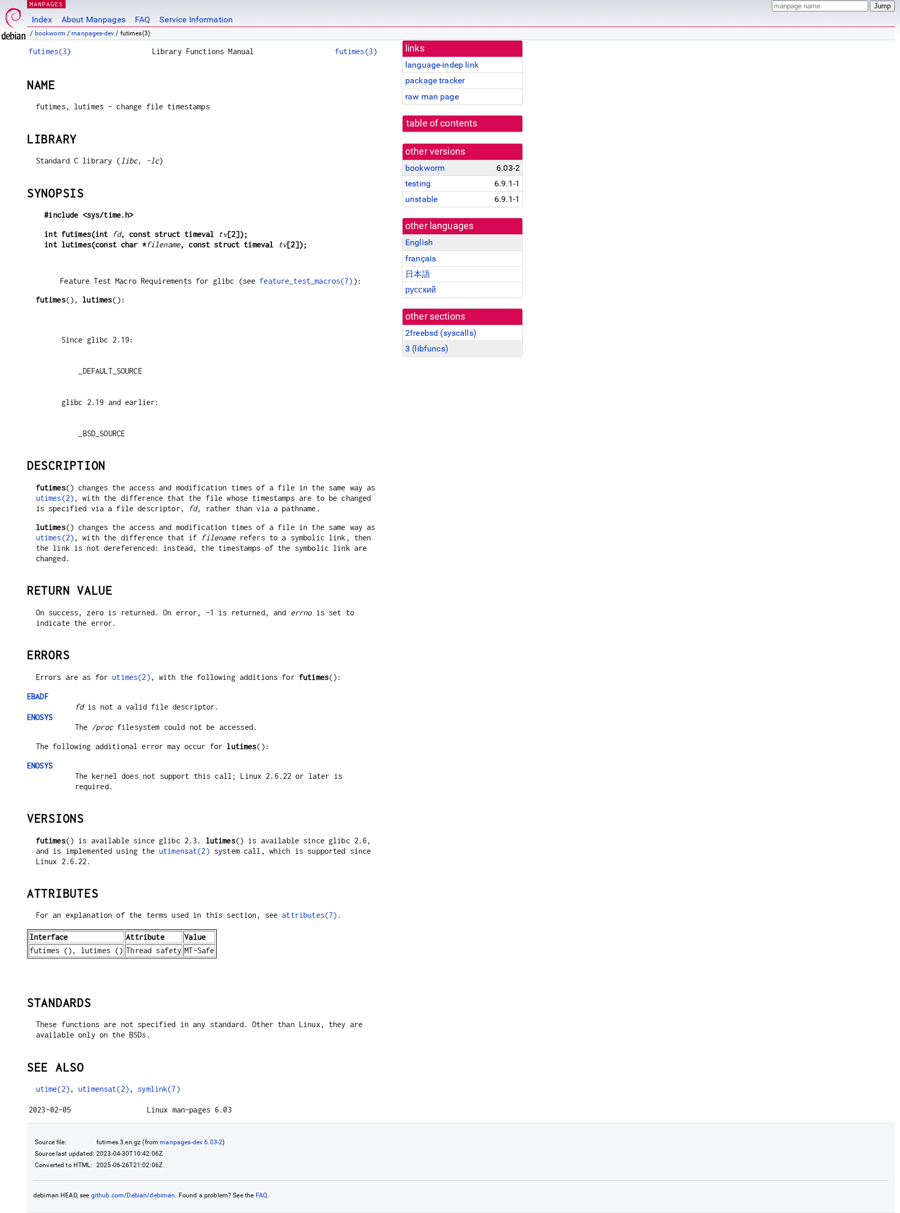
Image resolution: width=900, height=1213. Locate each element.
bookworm (50, 33)
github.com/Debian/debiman (133, 1195)
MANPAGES (46, 4)
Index (42, 19)
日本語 (417, 274)
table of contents (442, 123)
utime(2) (53, 1088)
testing (418, 183)
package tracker (435, 80)
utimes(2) (55, 498)
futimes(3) (50, 51)
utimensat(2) (184, 850)
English (419, 242)
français (420, 258)
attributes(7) (309, 915)
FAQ (142, 19)
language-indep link (442, 65)
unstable (421, 199)
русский (420, 290)
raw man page (432, 97)
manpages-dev (92, 33)
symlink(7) (159, 1088)
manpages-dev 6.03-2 (191, 1142)
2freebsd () (441, 333)
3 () (426, 348)
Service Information (196, 19)
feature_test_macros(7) (306, 280)
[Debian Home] (14, 21)
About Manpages (93, 19)
